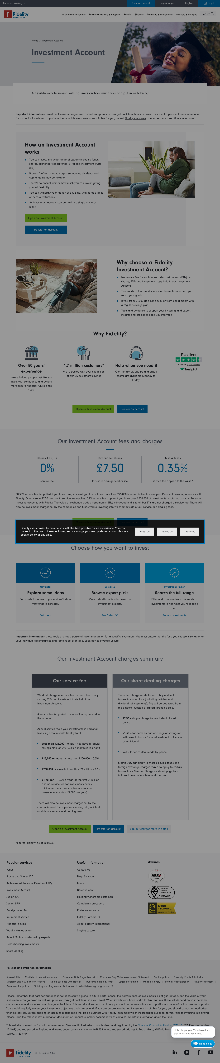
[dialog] (110, 531)
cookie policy (29, 534)
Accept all (144, 531)
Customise (189, 531)
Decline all (167, 531)
